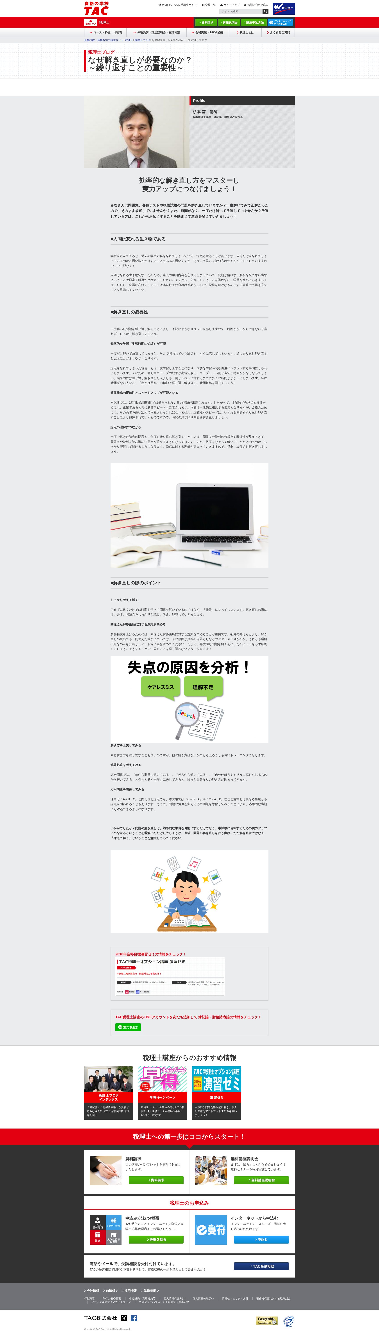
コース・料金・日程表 (107, 32)
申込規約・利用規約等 (142, 1298)
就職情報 (150, 1290)
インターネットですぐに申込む (282, 22)
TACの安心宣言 (112, 1298)
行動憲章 (89, 1298)
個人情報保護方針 (174, 1298)
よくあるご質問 (280, 32)
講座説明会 (230, 22)
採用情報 (131, 1290)
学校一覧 (210, 4)
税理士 (104, 22)
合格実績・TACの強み (209, 32)
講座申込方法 (255, 22)
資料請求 (207, 22)
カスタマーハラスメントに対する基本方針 (164, 1301)
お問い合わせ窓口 (257, 4)
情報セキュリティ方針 (235, 1298)
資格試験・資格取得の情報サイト (104, 40)
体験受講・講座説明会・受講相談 (158, 32)
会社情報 (93, 1290)
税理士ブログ (142, 40)
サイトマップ (232, 4)
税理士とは (247, 32)
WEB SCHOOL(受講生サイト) (179, 4)
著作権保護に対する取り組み (273, 1298)
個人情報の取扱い (203, 1298)
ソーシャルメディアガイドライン (111, 1301)
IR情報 (110, 1290)
